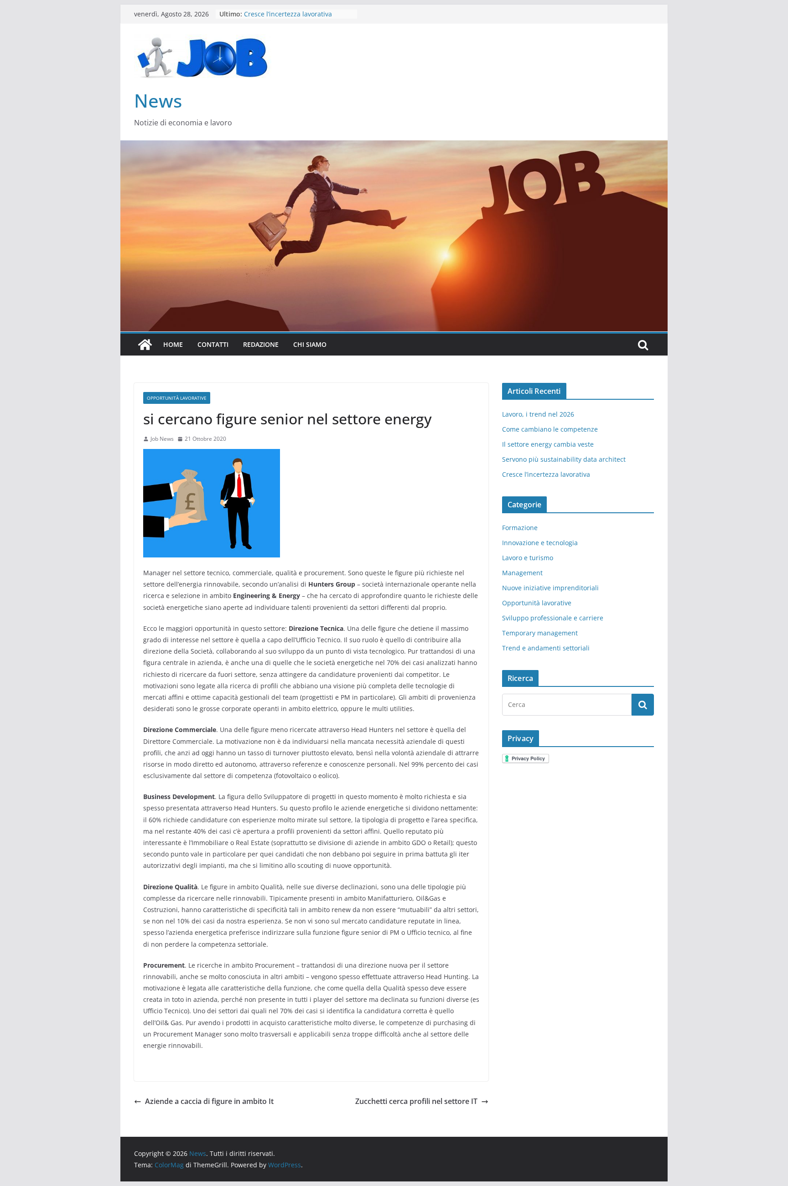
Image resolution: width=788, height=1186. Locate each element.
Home (173, 344)
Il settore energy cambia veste (548, 444)
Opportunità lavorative (177, 398)
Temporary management (540, 633)
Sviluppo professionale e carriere (552, 618)
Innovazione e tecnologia (540, 542)
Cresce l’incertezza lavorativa (546, 474)
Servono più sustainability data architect (564, 459)
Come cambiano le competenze (550, 429)
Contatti (212, 344)
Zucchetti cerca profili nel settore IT (416, 1101)
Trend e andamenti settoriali (546, 648)
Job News (162, 439)
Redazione (261, 344)
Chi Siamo (310, 344)
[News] (145, 345)
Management (522, 572)
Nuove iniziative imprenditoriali (550, 587)
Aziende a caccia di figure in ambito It (209, 1101)
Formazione (520, 527)
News (158, 100)
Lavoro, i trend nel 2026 (538, 414)
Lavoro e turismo (527, 557)
